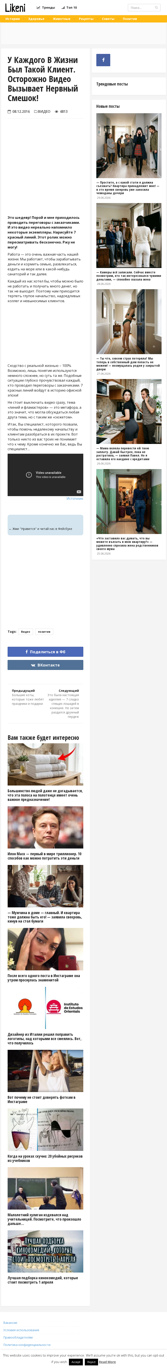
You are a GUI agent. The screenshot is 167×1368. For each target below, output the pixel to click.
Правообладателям (18, 1337)
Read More (107, 1362)
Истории (12, 19)
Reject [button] (91, 1362)
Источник (75, 498)
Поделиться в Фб (47, 651)
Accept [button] (76, 1362)
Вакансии (10, 1323)
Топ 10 (71, 7)
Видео (44, 111)
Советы (108, 19)
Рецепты (86, 19)
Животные (61, 19)
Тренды (47, 7)
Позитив (130, 19)
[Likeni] (15, 7)
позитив (44, 632)
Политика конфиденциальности (26, 1345)
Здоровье (36, 19)
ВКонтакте (48, 665)
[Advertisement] (45, 176)
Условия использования (21, 1330)
